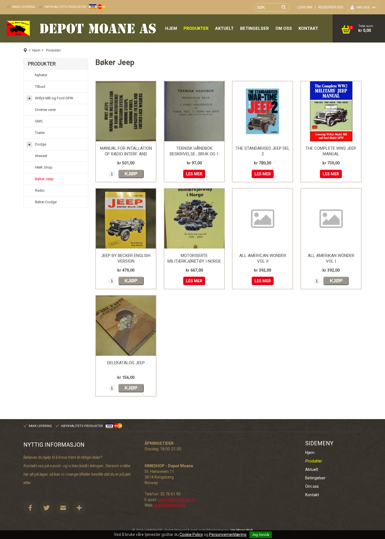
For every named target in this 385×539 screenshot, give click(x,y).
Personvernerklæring (227, 534)
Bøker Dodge (46, 202)
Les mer (194, 174)
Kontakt (308, 28)
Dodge (40, 144)
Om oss (283, 28)
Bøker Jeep (44, 179)
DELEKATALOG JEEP (126, 362)
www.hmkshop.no (170, 505)
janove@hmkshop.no (176, 499)
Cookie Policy (191, 534)
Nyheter (41, 75)
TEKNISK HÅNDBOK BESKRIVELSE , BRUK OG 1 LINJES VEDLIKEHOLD (194, 154)
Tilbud (40, 86)
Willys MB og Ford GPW (54, 98)
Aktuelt (224, 28)
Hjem (171, 28)
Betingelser (254, 28)
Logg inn (304, 7)
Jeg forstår (260, 535)
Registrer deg (330, 7)
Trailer (40, 133)
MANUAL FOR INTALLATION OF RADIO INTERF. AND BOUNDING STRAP (126, 154)
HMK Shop (43, 167)
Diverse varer (45, 110)
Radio (40, 190)
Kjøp (131, 173)
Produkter (196, 28)
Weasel (41, 156)
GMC (39, 121)
